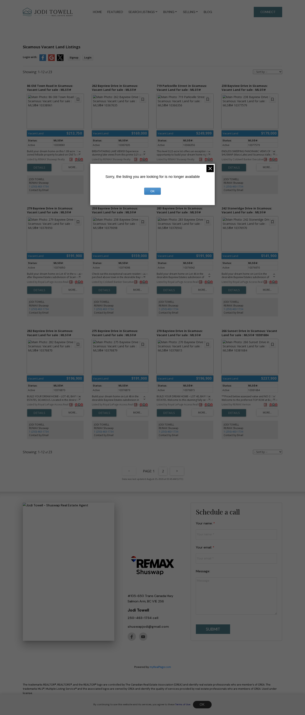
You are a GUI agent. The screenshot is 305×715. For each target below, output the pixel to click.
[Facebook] (132, 636)
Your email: (204, 547)
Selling (189, 12)
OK (202, 704)
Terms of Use (182, 704)
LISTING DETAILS (39, 167)
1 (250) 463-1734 (39, 186)
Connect (268, 12)
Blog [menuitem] (208, 12)
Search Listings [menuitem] (141, 12)
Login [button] (88, 57)
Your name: (204, 523)
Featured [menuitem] (115, 12)
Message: (203, 571)
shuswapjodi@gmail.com (148, 626)
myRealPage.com (160, 667)
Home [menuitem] (97, 12)
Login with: (30, 57)
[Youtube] (143, 636)
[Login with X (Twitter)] (60, 60)
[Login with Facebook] (42, 60)
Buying (168, 12)
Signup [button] (74, 57)
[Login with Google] (51, 60)
